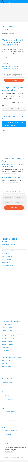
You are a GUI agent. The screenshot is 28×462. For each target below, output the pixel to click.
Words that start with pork (8, 385)
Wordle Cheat (5, 253)
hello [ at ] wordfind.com (11, 430)
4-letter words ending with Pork (10, 68)
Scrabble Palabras (6, 369)
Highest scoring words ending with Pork (12, 66)
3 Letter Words (5, 350)
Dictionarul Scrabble (7, 372)
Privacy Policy (9, 443)
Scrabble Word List (10, 399)
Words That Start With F (8, 341)
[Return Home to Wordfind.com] (2, 2)
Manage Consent (10, 451)
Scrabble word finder (10, 411)
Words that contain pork (7, 382)
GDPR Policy (8, 434)
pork (3, 108)
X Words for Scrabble (7, 330)
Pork (3, 57)
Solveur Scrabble (6, 360)
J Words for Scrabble (7, 324)
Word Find (8, 2)
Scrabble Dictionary (7, 256)
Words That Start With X (8, 344)
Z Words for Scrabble (7, 327)
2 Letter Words (5, 347)
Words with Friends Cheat (8, 250)
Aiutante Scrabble (6, 366)
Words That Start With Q (8, 338)
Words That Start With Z (8, 335)
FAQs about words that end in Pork (11, 70)
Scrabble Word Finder (7, 248)
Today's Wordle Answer (7, 265)
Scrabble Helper (6, 262)
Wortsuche (4, 363)
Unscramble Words (6, 259)
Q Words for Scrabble (7, 333)
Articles (7, 395)
